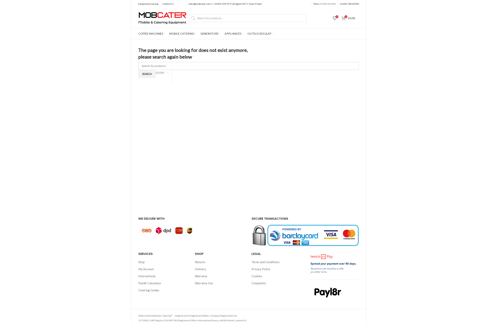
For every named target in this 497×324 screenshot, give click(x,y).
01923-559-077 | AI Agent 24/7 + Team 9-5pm (238, 3)
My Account (146, 269)
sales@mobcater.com (199, 3)
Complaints (259, 283)
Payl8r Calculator (149, 283)
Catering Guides (148, 290)
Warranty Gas (204, 283)
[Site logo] (162, 17)
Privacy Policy (261, 269)
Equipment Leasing (148, 3)
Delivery (200, 269)
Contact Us (168, 3)
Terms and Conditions (265, 262)
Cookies (257, 276)
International (146, 276)
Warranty (201, 276)
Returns (200, 262)
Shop (141, 262)
